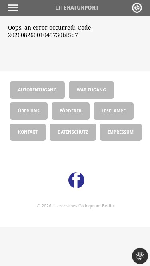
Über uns (29, 111)
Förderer (71, 111)
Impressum (121, 132)
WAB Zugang (91, 90)
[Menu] (15, 8)
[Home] (137, 8)
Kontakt (28, 132)
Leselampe (114, 111)
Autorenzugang (37, 90)
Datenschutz (73, 132)
